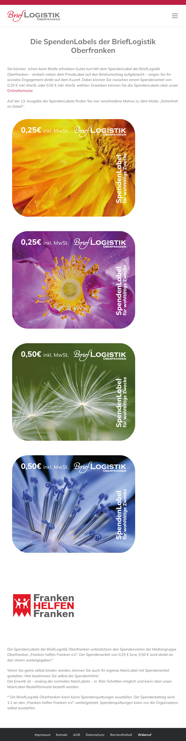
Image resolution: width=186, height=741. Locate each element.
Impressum (42, 735)
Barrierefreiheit (121, 735)
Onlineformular (20, 90)
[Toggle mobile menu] (175, 15)
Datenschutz (95, 735)
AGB (76, 735)
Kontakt (62, 735)
